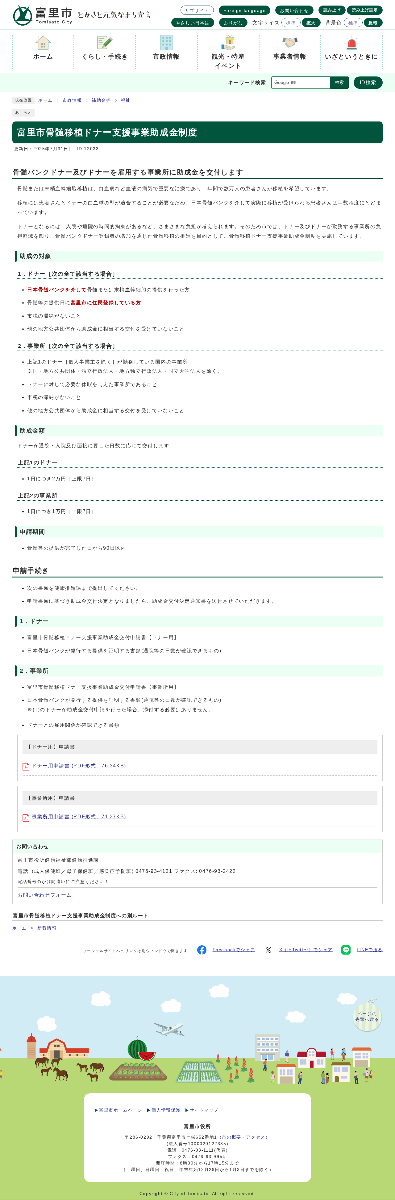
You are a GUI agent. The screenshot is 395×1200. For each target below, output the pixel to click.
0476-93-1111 (198, 1150)
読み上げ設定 (365, 9)
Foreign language (244, 10)
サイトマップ (204, 1110)
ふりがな (233, 22)
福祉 (126, 100)
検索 (339, 82)
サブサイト (197, 10)
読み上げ (332, 9)
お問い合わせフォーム (45, 895)
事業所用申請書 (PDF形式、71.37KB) (79, 816)
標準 (291, 22)
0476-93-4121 (153, 871)
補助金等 (101, 100)
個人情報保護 (166, 1110)
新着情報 (46, 928)
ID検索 (368, 82)
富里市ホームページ (120, 1110)
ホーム (45, 100)
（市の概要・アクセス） (243, 1137)
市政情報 (72, 100)
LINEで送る (370, 949)
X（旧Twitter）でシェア (306, 949)
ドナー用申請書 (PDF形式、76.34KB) (79, 765)
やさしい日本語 (193, 22)
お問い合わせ (294, 10)
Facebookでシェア (234, 949)
